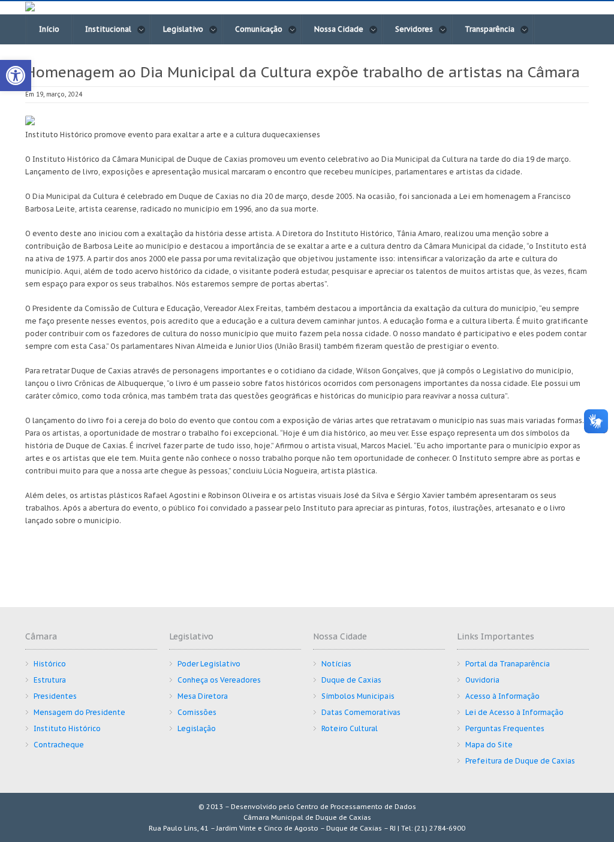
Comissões (196, 712)
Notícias (336, 663)
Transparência (489, 29)
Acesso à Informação (502, 696)
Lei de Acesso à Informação (514, 712)
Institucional (108, 29)
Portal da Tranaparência (507, 663)
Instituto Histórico (67, 728)
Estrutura (50, 679)
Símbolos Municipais (358, 696)
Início (49, 29)
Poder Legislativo (208, 663)
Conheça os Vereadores (219, 679)
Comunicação (258, 29)
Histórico (50, 663)
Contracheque (59, 744)
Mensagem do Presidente (79, 712)
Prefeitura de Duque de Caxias (520, 760)
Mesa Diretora (202, 696)
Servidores (414, 29)
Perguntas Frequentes (504, 728)
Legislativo (183, 29)
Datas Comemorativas (361, 712)
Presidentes (55, 696)
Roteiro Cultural (349, 728)
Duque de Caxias (351, 679)
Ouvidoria (482, 679)
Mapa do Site (489, 744)
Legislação (196, 728)
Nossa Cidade (338, 29)
